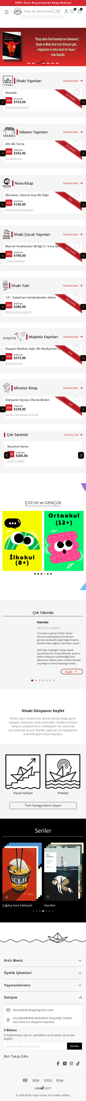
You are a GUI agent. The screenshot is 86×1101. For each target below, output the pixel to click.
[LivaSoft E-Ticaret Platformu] (43, 1090)
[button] (28, 63)
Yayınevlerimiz (17, 985)
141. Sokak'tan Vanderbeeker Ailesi (30, 297)
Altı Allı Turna (14, 144)
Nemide (11, 93)
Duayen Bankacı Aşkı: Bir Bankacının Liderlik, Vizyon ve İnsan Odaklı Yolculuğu (35, 349)
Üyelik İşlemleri (18, 973)
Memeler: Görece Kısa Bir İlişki (27, 195)
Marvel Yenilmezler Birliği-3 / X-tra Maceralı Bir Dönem (35, 246)
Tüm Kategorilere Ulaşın (43, 805)
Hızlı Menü (13, 960)
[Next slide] (83, 102)
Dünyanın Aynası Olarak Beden (27, 400)
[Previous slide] (3, 102)
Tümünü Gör (70, 81)
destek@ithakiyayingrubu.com (33, 1010)
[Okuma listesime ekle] (77, 93)
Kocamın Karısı (17, 446)
